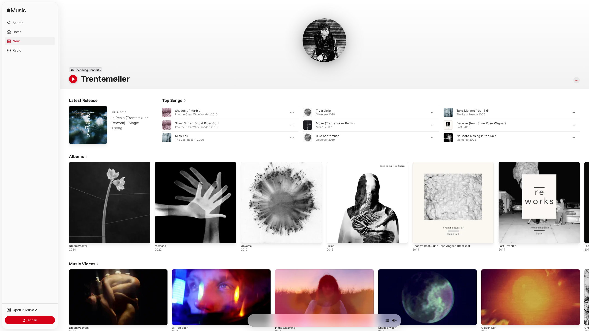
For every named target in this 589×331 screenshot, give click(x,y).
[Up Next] (387, 320)
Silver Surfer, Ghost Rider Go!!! (197, 123)
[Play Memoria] (160, 237)
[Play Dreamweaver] (74, 237)
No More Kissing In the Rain (476, 136)
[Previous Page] (157, 125)
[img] (16, 10)
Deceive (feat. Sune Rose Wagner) (481, 123)
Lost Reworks (508, 164)
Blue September (327, 136)
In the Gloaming (285, 327)
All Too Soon (180, 327)
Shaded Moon (387, 327)
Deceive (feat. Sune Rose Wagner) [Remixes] (445, 164)
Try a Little (323, 110)
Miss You (181, 136)
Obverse (247, 164)
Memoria (161, 164)
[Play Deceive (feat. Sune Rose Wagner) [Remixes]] (418, 237)
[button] (30, 23)
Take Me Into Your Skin (473, 110)
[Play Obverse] (246, 237)
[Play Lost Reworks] (504, 237)
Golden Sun (488, 327)
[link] (174, 100)
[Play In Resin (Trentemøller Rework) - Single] (74, 138)
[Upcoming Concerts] (85, 69)
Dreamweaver (79, 164)
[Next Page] (584, 125)
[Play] (73, 79)
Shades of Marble (187, 110)
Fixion (331, 164)
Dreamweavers (79, 327)
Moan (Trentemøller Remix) (335, 123)
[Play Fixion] (332, 237)
